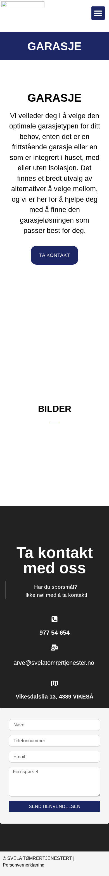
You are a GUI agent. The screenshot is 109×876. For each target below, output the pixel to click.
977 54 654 (54, 632)
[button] (98, 13)
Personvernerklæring (23, 865)
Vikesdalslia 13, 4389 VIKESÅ (54, 697)
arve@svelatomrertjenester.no (54, 662)
